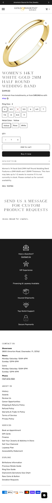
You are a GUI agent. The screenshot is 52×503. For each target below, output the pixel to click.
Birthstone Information (12, 462)
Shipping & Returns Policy (13, 405)
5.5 (24, 109)
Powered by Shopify (18, 500)
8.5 (17, 115)
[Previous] (3, 2)
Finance (5, 437)
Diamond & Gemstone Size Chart (16, 473)
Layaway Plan (8, 448)
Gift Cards (6, 434)
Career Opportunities (11, 402)
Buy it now (26, 154)
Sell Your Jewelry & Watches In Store (18, 441)
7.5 (5, 115)
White (23, 125)
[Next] (48, 2)
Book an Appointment (11, 430)
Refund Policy (8, 408)
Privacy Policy (8, 419)
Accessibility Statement (12, 451)
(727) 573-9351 (8, 379)
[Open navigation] (7, 9)
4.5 (11, 109)
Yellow (6, 126)
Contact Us (26, 257)
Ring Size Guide (9, 469)
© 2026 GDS (6, 500)
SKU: (4, 186)
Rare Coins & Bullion (11, 476)
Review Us (6, 398)
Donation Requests (10, 480)
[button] (26, 161)
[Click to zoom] (46, 23)
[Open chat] (44, 495)
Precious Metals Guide (11, 466)
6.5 (37, 109)
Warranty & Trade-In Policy (13, 412)
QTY (4, 134)
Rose (15, 125)
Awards (5, 395)
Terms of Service (9, 415)
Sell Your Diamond (10, 444)
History (5, 391)
